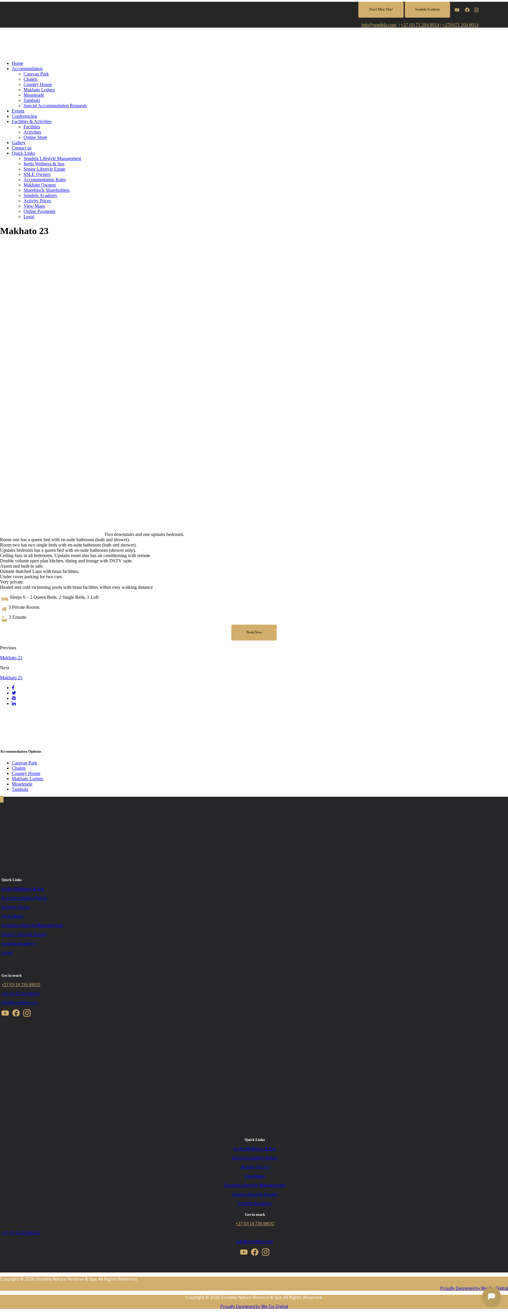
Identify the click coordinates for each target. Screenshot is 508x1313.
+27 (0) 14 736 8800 (20, 984)
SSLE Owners (37, 174)
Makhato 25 (11, 677)
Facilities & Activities (31, 121)
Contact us (21, 147)
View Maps (34, 206)
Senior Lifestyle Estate (44, 169)
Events (18, 110)
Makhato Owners (40, 184)
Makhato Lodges (39, 89)
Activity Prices (37, 200)
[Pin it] (14, 698)
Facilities (32, 126)
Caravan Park (36, 73)
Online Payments (39, 211)
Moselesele (34, 95)
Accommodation (27, 68)
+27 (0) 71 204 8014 (420, 24)
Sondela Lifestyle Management (52, 158)
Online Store (35, 137)
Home (17, 63)
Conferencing (24, 116)
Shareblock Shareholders (47, 190)
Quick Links (23, 153)
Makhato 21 (11, 657)
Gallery (19, 142)
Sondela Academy (40, 195)
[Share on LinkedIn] (14, 703)
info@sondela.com (19, 1002)
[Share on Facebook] (13, 687)
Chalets (30, 79)
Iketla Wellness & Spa (44, 163)
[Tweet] (14, 692)
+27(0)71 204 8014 (460, 24)
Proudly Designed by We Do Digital (474, 1288)
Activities (32, 132)
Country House (38, 84)
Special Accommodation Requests (55, 105)
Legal (29, 216)
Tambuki (32, 100)
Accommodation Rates (45, 179)
